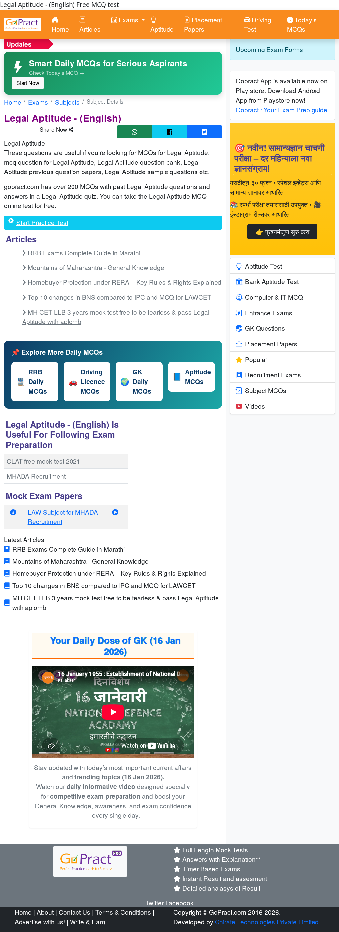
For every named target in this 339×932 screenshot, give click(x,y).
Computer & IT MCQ (274, 296)
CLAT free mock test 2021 (43, 460)
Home (60, 29)
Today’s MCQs (302, 24)
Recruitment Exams (273, 374)
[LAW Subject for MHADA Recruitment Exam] (115, 511)
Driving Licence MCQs (86, 381)
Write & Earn (87, 921)
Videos (255, 405)
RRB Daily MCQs (31, 381)
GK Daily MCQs (135, 381)
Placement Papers (203, 24)
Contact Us (74, 911)
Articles (90, 29)
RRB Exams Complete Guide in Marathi (84, 252)
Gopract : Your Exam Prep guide (281, 109)
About (45, 911)
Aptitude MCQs (191, 376)
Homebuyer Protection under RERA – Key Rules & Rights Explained (124, 281)
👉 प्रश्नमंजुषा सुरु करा (282, 231)
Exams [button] (129, 19)
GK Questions (265, 327)
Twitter (154, 902)
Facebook (179, 902)
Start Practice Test (42, 222)
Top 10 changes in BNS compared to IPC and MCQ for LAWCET (119, 296)
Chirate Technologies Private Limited (267, 921)
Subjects (67, 101)
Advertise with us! (40, 921)
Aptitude (162, 29)
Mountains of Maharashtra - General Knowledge (96, 267)
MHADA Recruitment (36, 475)
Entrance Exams (268, 312)
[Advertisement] (179, 459)
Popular (256, 359)
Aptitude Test (263, 265)
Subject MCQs (265, 390)
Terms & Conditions (123, 911)
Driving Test (257, 24)
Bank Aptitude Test (272, 281)
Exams (38, 101)
